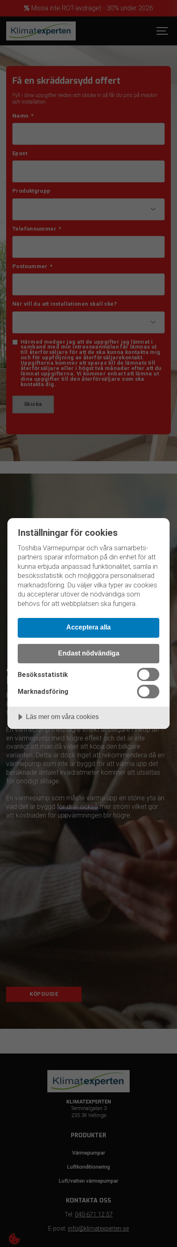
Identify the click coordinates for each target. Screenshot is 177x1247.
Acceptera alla (88, 627)
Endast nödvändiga (88, 653)
